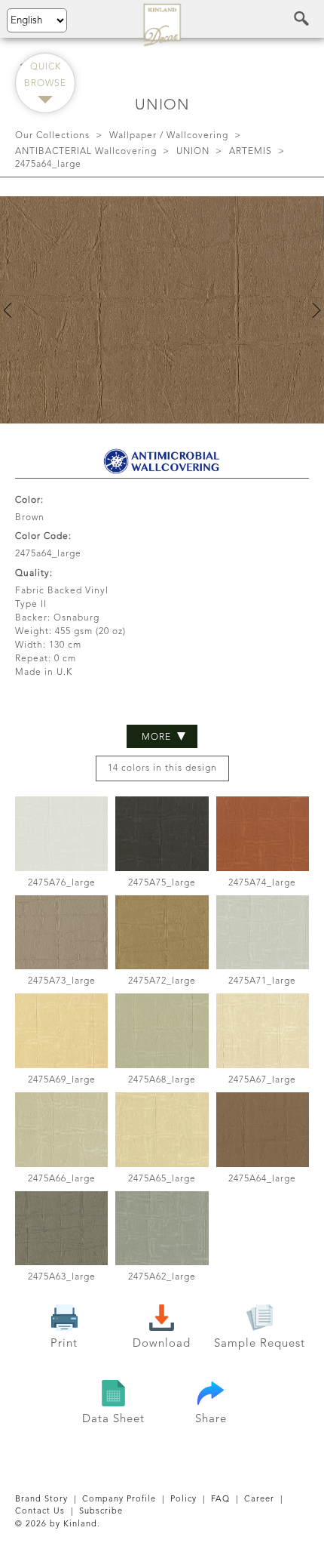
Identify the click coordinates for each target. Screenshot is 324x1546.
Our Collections (52, 135)
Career (259, 1499)
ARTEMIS (250, 151)
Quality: (34, 573)
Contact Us (40, 1512)
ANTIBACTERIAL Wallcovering (86, 151)
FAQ (220, 1499)
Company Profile (119, 1499)
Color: (29, 500)
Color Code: (43, 536)
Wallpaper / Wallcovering (168, 135)
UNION (192, 151)
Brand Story (41, 1499)
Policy (183, 1499)
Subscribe (101, 1512)
